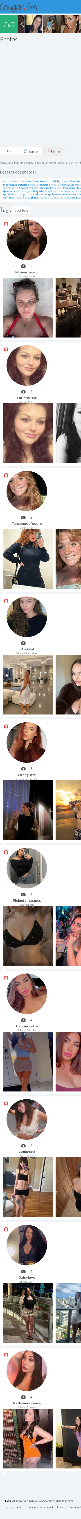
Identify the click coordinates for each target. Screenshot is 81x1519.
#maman (69, 191)
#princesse (40, 194)
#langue (27, 191)
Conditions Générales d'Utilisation (45, 1507)
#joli (18, 191)
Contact (9, 1507)
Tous (10, 151)
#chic (77, 184)
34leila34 (26, 649)
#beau (64, 181)
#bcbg (56, 181)
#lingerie (37, 191)
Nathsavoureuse (27, 1403)
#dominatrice (10, 188)
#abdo (5, 181)
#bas (49, 181)
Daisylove (26, 1277)
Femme (55, 151)
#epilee (58, 188)
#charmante (9, 184)
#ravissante (68, 194)
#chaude (44, 184)
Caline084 (27, 1151)
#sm (5, 197)
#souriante (31, 197)
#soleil (20, 197)
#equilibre (69, 188)
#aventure (39, 181)
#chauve (56, 184)
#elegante (46, 188)
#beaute (74, 181)
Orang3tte (27, 774)
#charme (23, 184)
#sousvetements (59, 197)
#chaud (34, 184)
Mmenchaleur (26, 272)
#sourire (44, 197)
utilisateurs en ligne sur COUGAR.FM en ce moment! (38, 1500)
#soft (12, 197)
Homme (32, 151)
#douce (23, 188)
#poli (18, 194)
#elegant (34, 188)
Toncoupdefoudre (26, 523)
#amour (15, 181)
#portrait (27, 194)
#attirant (26, 181)
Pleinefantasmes (27, 900)
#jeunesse (8, 191)
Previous (22, 24)
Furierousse (27, 397)
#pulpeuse (54, 194)
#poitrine (8, 194)
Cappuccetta (27, 1026)
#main (59, 191)
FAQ (19, 1507)
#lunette (49, 191)
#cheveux (68, 184)
